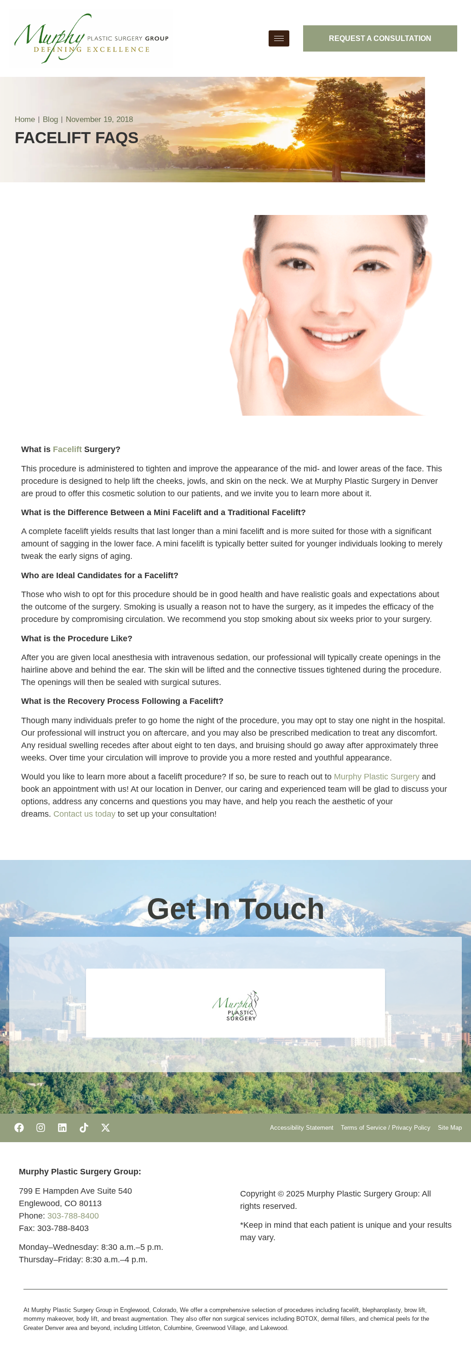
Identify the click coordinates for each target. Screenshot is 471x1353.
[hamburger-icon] (279, 38)
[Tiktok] (83, 1128)
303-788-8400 (73, 1215)
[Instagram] (40, 1128)
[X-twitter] (105, 1128)
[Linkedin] (62, 1128)
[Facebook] (19, 1128)
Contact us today (84, 814)
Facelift (67, 449)
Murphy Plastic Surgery (376, 776)
